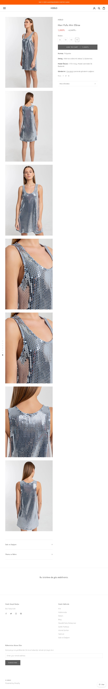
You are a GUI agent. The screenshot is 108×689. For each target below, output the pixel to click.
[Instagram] (16, 613)
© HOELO (8, 680)
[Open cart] (104, 8)
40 (71, 40)
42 (77, 40)
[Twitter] (66, 75)
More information (65, 84)
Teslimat (61, 634)
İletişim (60, 616)
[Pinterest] (68, 75)
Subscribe (12, 663)
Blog (59, 619)
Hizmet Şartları (63, 630)
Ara (59, 609)
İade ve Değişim (10, 544)
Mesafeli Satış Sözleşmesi (67, 623)
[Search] (99, 8)
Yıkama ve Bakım (11, 554)
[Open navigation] (4, 8)
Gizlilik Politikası (63, 627)
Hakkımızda (62, 612)
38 (65, 40)
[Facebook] (63, 75)
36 (60, 40)
